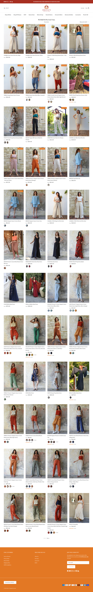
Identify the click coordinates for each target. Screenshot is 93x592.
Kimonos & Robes (69, 14)
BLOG (36, 562)
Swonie (15, 588)
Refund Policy (6, 560)
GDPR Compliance (7, 564)
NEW (25, 14)
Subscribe (71, 566)
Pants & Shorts (49, 14)
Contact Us (37, 560)
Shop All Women (17, 14)
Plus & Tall (85, 14)
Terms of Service (7, 556)
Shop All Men (8, 14)
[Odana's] (46, 8)
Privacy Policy (6, 558)
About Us (36, 556)
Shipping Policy (7, 562)
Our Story (37, 558)
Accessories (78, 14)
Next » (48, 538)
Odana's (7, 588)
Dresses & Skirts (58, 14)
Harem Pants (32, 14)
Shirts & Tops (40, 14)
